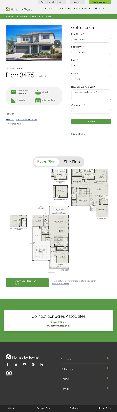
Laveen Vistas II (28, 16)
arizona (102, 8)
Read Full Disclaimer (26, 119)
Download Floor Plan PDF (25, 283)
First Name (82, 34)
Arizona (66, 359)
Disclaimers (75, 408)
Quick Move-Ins (82, 8)
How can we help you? (83, 87)
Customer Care (100, 2)
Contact (77, 2)
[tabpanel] (58, 227)
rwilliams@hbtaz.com (58, 325)
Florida (65, 379)
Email (79, 60)
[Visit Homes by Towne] (7, 364)
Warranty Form (43, 408)
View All (10, 119)
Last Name (82, 46)
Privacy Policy (78, 134)
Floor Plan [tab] (46, 161)
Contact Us (13, 408)
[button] (57, 43)
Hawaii (65, 388)
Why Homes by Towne (52, 2)
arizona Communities (55, 8)
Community (82, 105)
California (67, 369)
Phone (74, 73)
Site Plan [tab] (71, 161)
